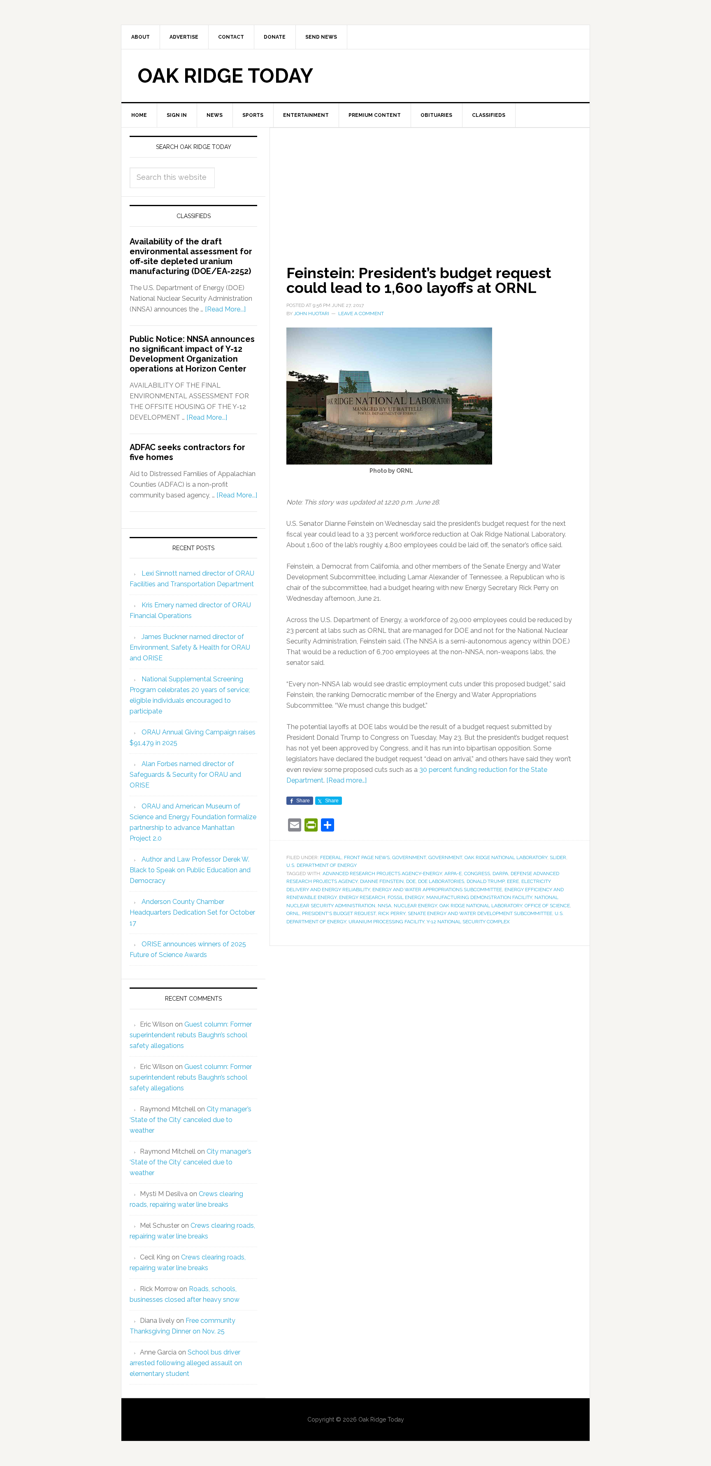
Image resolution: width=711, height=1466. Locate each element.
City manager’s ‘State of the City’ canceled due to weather (190, 1119)
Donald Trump (485, 881)
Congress (477, 873)
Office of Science (547, 905)
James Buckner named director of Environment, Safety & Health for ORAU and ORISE (190, 647)
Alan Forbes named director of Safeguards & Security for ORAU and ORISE (185, 774)
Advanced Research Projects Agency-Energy (382, 873)
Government (409, 857)
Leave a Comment (361, 313)
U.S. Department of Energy (321, 865)
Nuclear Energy (415, 905)
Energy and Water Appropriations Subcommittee (437, 889)
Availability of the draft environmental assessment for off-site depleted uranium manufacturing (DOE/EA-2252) (191, 256)
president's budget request (339, 913)
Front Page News (367, 857)
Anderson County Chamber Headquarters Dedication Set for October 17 (192, 912)
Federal (331, 857)
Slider (558, 857)
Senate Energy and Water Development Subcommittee (480, 913)
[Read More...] (225, 309)
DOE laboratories (441, 881)
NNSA (384, 905)
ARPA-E (453, 873)
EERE (513, 881)
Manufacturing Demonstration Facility (479, 897)
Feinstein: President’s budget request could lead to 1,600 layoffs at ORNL (418, 280)
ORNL (293, 913)
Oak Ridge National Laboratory (506, 857)
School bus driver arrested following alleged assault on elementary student (186, 1363)
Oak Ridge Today (225, 75)
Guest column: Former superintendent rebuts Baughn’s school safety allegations (191, 1035)
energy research (362, 897)
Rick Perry (391, 913)
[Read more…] (346, 780)
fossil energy (406, 897)
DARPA (500, 873)
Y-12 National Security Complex (468, 922)
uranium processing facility (386, 922)
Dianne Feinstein (382, 881)
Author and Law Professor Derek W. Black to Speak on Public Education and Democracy (190, 870)
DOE (411, 881)
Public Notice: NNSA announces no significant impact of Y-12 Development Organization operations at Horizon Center (192, 354)
